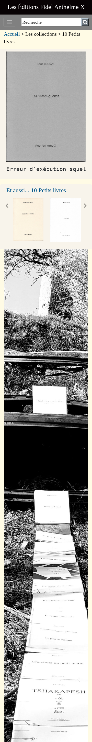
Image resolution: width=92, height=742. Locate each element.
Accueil (12, 34)
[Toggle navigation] (9, 22)
